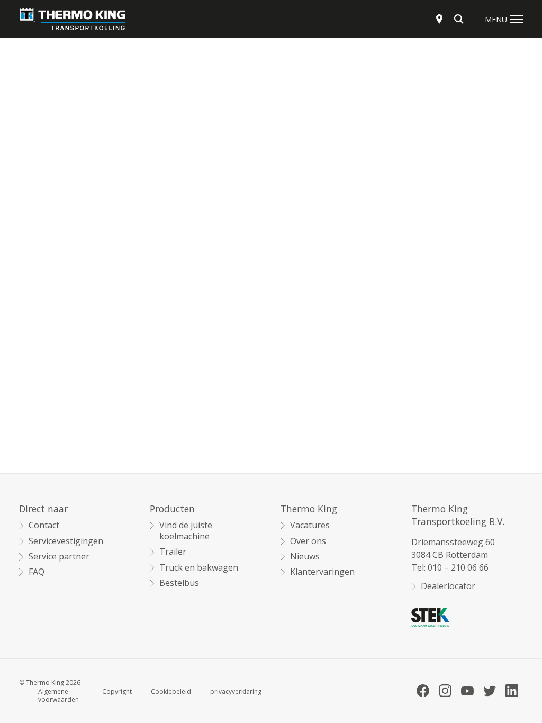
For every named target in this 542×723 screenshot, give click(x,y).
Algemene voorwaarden (58, 696)
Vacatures (310, 525)
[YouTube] (467, 690)
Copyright (117, 692)
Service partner (59, 556)
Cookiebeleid (171, 692)
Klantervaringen (322, 571)
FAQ (36, 571)
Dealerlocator (448, 586)
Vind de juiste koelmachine (185, 531)
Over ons (308, 541)
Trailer (172, 551)
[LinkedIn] (511, 690)
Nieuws (305, 556)
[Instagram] (445, 690)
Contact (44, 525)
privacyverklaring (235, 692)
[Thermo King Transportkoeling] (72, 19)
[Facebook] (423, 690)
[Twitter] (489, 691)
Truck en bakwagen (198, 567)
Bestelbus (179, 583)
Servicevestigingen (66, 541)
